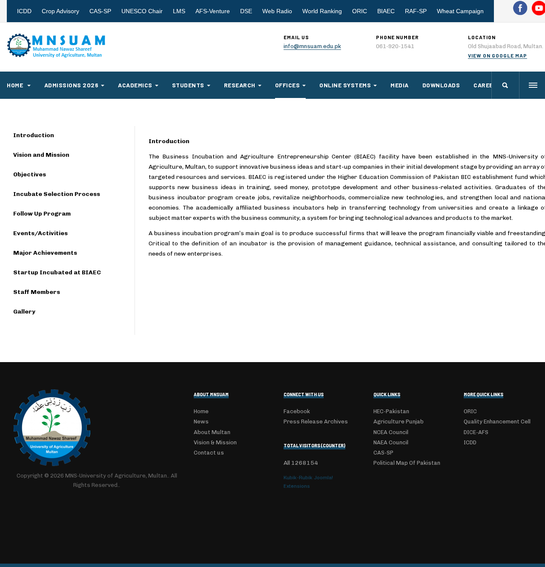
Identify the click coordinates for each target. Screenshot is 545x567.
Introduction (33, 135)
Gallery (24, 311)
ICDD (24, 11)
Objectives (29, 174)
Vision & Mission (215, 442)
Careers (487, 85)
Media (399, 85)
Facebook (297, 411)
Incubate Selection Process (56, 194)
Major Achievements (45, 252)
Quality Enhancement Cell (497, 421)
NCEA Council (390, 432)
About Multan (212, 432)
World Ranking (322, 11)
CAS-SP (100, 11)
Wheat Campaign (460, 11)
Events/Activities (40, 233)
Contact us (209, 452)
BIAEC (386, 11)
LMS (179, 11)
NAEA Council (390, 442)
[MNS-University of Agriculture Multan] (57, 45)
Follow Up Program (42, 213)
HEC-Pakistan (391, 411)
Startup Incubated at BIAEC (57, 272)
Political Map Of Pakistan (406, 463)
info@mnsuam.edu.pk (312, 46)
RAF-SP (416, 11)
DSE (246, 11)
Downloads (441, 85)
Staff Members (36, 292)
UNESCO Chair (142, 11)
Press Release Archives (316, 421)
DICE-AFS (476, 432)
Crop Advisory (60, 11)
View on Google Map (497, 55)
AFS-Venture (212, 11)
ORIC (359, 11)
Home (16, 85)
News (201, 421)
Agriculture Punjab (398, 421)
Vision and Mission (41, 154)
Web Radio (277, 11)
